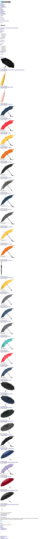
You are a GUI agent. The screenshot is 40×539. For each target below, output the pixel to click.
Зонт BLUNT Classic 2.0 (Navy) (6, 209)
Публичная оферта (3, 536)
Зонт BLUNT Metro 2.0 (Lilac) (5, 476)
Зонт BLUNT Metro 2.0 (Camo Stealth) (7, 448)
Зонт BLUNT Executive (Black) (5, 177)
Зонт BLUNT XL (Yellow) (5, 292)
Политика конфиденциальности (4, 538)
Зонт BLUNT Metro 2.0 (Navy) (5, 118)
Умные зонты (10, 27)
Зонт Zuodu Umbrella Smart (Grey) (6, 434)
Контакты (2, 5)
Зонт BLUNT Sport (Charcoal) (5, 193)
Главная (1, 9)
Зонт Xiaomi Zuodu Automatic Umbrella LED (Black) (9, 504)
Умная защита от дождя (4, 20)
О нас (1, 526)
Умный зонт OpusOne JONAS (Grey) (6, 277)
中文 (3, 7)
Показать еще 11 (3, 51)
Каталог (1, 3)
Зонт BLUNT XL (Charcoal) (5, 306)
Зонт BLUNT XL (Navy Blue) (5, 321)
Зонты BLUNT (15, 27)
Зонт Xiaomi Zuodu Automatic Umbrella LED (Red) (9, 490)
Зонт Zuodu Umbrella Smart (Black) (6, 393)
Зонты (2, 30)
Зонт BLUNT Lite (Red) (4, 365)
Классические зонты (4, 27)
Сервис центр (2, 6)
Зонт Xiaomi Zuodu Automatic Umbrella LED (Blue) (9, 462)
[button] (20, 29)
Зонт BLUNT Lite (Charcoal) (5, 336)
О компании (2, 4)
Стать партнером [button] (3, 515)
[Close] (0, 56)
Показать (2, 57)
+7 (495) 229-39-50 (3, 528)
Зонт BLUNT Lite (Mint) (4, 351)
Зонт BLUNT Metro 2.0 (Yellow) (6, 147)
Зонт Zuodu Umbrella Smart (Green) (6, 421)
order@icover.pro (3, 529)
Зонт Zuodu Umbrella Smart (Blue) (6, 407)
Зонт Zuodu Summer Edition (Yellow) (6, 87)
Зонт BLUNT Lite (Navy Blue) (5, 380)
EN (1, 7)
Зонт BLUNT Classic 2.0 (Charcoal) (6, 226)
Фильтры (2, 52)
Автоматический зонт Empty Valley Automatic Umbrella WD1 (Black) (12, 69)
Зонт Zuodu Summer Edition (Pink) (6, 104)
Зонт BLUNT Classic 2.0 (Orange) (6, 260)
